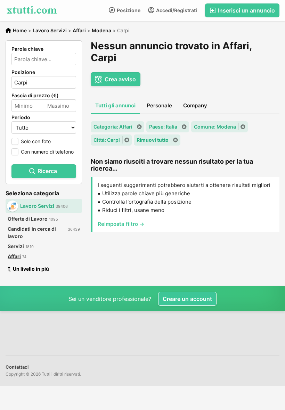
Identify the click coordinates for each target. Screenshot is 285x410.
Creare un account (187, 298)
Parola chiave (27, 49)
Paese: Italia (163, 127)
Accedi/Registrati (176, 10)
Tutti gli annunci (115, 105)
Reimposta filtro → (121, 224)
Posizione (128, 10)
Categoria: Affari (112, 127)
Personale (159, 105)
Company (195, 105)
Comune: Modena (215, 127)
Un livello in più (31, 269)
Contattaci (17, 367)
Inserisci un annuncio (246, 10)
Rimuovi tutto (153, 140)
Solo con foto (36, 141)
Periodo (20, 117)
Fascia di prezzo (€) (35, 95)
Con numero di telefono (47, 152)
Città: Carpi (106, 140)
